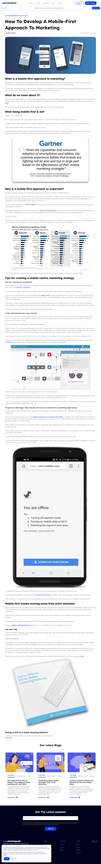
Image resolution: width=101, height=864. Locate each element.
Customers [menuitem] (46, 3)
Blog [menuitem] (77, 844)
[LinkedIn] (96, 841)
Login (78, 3)
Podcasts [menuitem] (78, 852)
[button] (8, 738)
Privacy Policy (34, 850)
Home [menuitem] (31, 3)
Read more (11, 797)
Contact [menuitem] (59, 3)
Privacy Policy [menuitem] (47, 844)
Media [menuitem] (61, 850)
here (81, 656)
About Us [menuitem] (62, 844)
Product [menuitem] (37, 3)
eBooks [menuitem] (78, 850)
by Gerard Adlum (11, 33)
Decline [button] (13, 858)
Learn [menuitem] (53, 3)
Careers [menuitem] (62, 847)
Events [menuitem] (78, 847)
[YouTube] (93, 841)
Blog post (24, 15)
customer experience (12, 15)
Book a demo (91, 3)
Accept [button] (6, 858)
